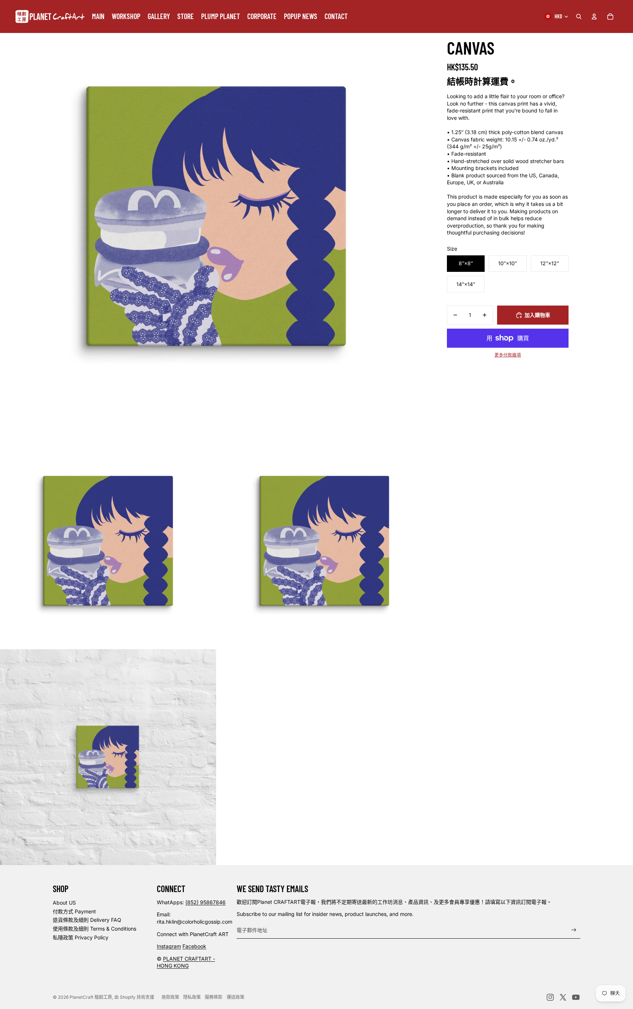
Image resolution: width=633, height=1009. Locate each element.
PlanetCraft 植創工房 (91, 997)
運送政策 (235, 997)
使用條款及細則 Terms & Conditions (94, 928)
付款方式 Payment (74, 911)
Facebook (194, 946)
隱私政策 (192, 997)
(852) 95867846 (205, 902)
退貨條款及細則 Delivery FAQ (87, 920)
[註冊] (573, 930)
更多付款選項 (508, 355)
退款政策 (170, 997)
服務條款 (213, 997)
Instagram (169, 946)
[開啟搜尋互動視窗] (579, 16)
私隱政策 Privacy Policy (80, 937)
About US (64, 902)
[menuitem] (98, 16)
